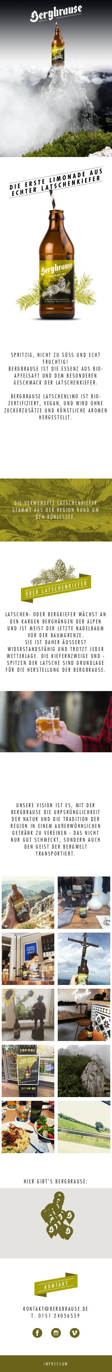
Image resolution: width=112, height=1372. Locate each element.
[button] (68, 1233)
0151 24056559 (59, 1315)
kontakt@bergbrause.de (56, 1309)
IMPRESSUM (56, 1363)
